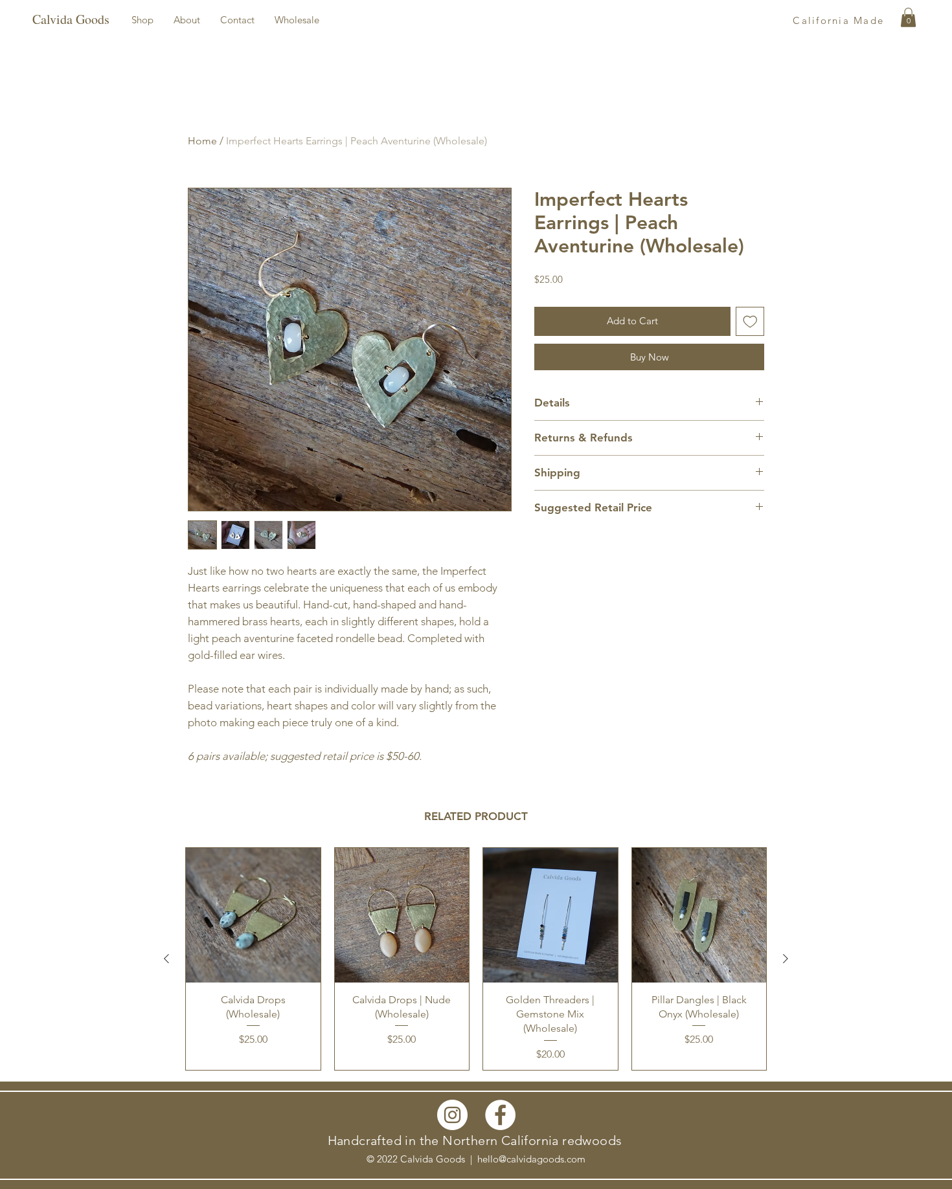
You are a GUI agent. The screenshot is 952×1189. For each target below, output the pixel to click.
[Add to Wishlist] (750, 321)
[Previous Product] (166, 958)
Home (202, 141)
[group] (476, 959)
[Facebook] (500, 1115)
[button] (142, 20)
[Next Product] (785, 958)
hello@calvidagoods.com (531, 1159)
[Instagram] (452, 1115)
